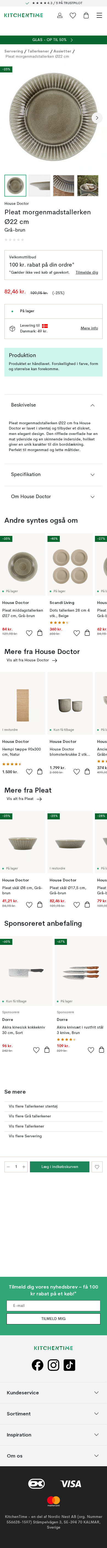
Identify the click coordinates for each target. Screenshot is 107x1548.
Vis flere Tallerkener (26, 1126)
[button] (14, 239)
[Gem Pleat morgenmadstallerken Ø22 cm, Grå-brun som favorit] (97, 1166)
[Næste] (97, 117)
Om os (14, 1456)
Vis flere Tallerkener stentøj (33, 1106)
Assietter (62, 51)
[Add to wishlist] (29, 632)
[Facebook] (38, 1365)
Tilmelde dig (87, 272)
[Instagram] (53, 1365)
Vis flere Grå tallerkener (30, 1116)
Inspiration (19, 1435)
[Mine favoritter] (73, 15)
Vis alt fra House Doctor (28, 660)
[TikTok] (69, 1365)
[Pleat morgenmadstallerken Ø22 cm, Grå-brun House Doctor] (53, 117)
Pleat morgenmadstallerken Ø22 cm (37, 57)
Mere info (89, 328)
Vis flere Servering (25, 1136)
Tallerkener (38, 51)
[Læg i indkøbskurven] (39, 632)
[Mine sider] (59, 15)
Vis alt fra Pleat (20, 799)
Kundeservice (23, 1392)
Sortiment (19, 1413)
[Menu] (99, 15)
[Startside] (23, 15)
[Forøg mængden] (24, 1166)
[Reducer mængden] (8, 1166)
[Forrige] (9, 117)
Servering (13, 51)
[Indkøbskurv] (86, 15)
